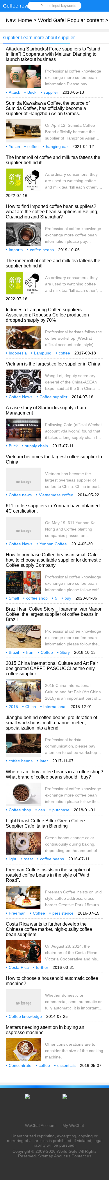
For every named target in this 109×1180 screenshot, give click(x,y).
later (44, 761)
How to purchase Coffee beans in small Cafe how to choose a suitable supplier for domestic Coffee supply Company (53, 560)
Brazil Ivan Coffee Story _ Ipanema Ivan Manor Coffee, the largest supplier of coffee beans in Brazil (53, 614)
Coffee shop (20, 810)
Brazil (14, 652)
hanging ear (57, 146)
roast (28, 859)
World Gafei (67, 1151)
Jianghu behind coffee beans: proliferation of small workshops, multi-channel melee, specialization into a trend (51, 722)
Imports (16, 249)
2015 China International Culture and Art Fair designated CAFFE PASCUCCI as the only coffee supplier (52, 668)
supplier (51, 92)
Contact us (81, 1156)
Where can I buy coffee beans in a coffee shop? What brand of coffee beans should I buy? (54, 774)
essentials (66, 1065)
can (41, 810)
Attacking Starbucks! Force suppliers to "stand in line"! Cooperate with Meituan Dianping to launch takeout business (53, 54)
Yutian (14, 146)
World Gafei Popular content (71, 20)
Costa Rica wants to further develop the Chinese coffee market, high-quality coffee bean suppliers (49, 929)
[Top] (103, 1056)
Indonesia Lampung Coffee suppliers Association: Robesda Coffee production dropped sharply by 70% (47, 315)
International (54, 706)
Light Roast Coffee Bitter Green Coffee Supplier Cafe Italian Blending (45, 823)
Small (14, 598)
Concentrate (20, 1065)
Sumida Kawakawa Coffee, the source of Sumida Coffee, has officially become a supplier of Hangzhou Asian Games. (48, 108)
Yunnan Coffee (53, 544)
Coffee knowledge (25, 1016)
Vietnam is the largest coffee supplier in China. (53, 363)
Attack (14, 92)
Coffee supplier (53, 396)
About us (62, 1156)
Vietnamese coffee (56, 495)
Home (25, 20)
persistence (63, 913)
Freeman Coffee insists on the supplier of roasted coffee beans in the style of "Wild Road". (48, 875)
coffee (33, 146)
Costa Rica (19, 967)
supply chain (36, 446)
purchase (60, 810)
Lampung (42, 353)
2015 (13, 706)
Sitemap (45, 1156)
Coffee (47, 652)
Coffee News (20, 396)
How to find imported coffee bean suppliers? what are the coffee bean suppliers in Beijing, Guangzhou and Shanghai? (52, 211)
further (42, 967)
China (30, 706)
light (12, 859)
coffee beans (42, 249)
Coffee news (20, 495)
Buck (31, 92)
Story (65, 652)
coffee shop (37, 598)
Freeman (17, 913)
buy (68, 598)
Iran (29, 652)
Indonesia (18, 353)
